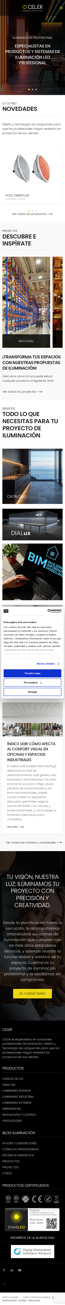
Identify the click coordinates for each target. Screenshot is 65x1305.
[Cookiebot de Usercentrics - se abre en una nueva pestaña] (47, 611)
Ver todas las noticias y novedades (31, 842)
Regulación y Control (19, 1115)
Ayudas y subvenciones (19, 1143)
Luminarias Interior (16, 1091)
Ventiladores (12, 1121)
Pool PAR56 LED (18, 195)
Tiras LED (8, 1085)
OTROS (7, 1173)
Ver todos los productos (29, 214)
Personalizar (31, 682)
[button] (61, 8)
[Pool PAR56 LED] (32, 167)
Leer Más (12, 827)
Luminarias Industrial (18, 1097)
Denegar (32, 692)
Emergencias (11, 1109)
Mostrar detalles (46, 663)
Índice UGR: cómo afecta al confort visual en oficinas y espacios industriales (31, 751)
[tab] (29, 89)
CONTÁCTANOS (34, 994)
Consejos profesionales (20, 1149)
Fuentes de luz (12, 1079)
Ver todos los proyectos (19, 392)
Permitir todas (32, 673)
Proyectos (10, 1167)
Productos (11, 1161)
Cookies (22, 1300)
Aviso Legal (34, 1300)
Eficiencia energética (18, 1155)
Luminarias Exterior (16, 1103)
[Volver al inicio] (32, 8)
